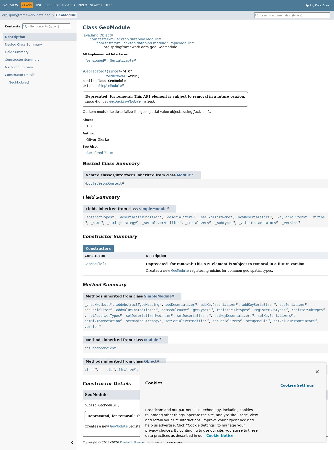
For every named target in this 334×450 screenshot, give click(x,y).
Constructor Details (20, 75)
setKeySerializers (274, 316)
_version (290, 223)
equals (106, 370)
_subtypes (224, 223)
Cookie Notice (219, 436)
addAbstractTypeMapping (137, 305)
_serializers (197, 223)
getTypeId (202, 310)
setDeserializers (192, 316)
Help (108, 5)
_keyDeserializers (252, 217)
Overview (10, 5)
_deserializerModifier (138, 217)
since (113, 71)
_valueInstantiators (257, 223)
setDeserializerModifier (148, 316)
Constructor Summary (22, 59)
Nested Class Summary (23, 44)
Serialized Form (99, 153)
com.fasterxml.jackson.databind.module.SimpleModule (144, 43)
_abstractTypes (98, 217)
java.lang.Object (97, 35)
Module (184, 175)
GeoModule (66, 15)
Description (15, 37)
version (91, 327)
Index (82, 5)
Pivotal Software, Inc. (135, 442)
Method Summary (19, 67)
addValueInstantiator (135, 310)
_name (95, 223)
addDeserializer (180, 305)
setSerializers (226, 321)
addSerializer (292, 305)
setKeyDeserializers (233, 316)
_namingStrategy (121, 223)
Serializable (122, 60)
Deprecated (65, 5)
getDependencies (99, 348)
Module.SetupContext (103, 183)
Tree (49, 5)
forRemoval (116, 76)
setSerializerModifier (185, 321)
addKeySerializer (257, 305)
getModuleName (174, 310)
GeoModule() (19, 82)
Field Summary (17, 52)
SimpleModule (110, 86)
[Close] (317, 372)
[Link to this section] (143, 163)
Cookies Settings (297, 385)
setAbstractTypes (104, 316)
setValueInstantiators (294, 321)
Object (150, 361)
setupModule (256, 321)
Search (96, 5)
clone (89, 370)
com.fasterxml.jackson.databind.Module (124, 39)
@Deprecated (93, 71)
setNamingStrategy (142, 321)
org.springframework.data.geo (26, 15)
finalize (126, 370)
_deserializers (179, 217)
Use (39, 5)
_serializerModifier (160, 223)
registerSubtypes (232, 310)
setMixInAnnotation (102, 321)
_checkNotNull (97, 305)
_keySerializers (290, 217)
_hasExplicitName (214, 217)
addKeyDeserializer (218, 305)
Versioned (95, 60)
